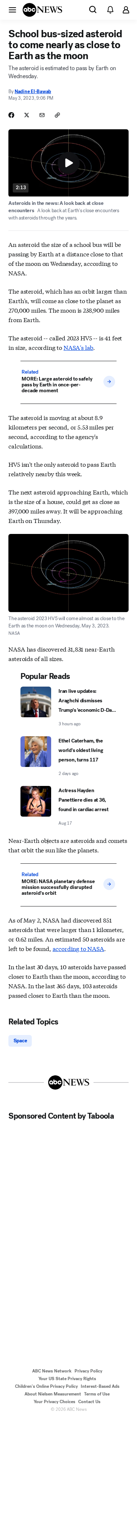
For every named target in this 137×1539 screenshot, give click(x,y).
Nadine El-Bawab (33, 91)
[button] (12, 9)
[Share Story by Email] (42, 115)
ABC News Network (52, 1371)
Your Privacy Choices (54, 1402)
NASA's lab (78, 347)
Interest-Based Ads (100, 1386)
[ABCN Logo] (42, 10)
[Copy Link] (57, 115)
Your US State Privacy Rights (67, 1379)
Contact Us (89, 1402)
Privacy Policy (88, 1371)
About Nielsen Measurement (52, 1394)
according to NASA (78, 948)
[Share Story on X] (26, 115)
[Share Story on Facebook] (11, 115)
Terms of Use (97, 1394)
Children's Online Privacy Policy (46, 1386)
